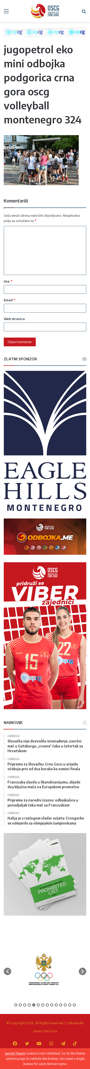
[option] (43, 969)
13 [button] (69, 1004)
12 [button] (65, 1004)
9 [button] (51, 1004)
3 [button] (24, 1004)
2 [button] (20, 1004)
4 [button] (29, 1004)
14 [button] (74, 1004)
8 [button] (47, 1004)
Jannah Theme (15, 1053)
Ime (8, 281)
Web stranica (14, 319)
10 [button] (56, 1004)
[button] (7, 971)
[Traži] (83, 13)
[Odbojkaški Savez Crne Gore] (45, 11)
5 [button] (33, 1004)
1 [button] (15, 1004)
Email (9, 300)
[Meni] (6, 13)
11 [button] (60, 1004)
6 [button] (38, 1004)
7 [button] (42, 1004)
